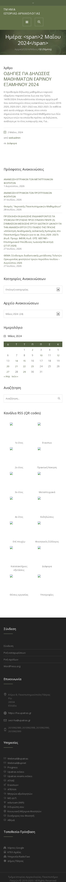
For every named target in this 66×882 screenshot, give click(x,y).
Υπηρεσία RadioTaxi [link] (19, 856)
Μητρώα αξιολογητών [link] (20, 793)
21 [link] (16, 366)
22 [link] (24, 366)
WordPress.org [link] (12, 666)
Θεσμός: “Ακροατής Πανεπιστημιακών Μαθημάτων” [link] (32, 206)
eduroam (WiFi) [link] (16, 802)
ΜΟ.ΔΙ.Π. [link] (12, 798)
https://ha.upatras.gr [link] (19, 713)
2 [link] (32, 349)
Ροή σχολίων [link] (11, 659)
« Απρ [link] (7, 376)
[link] (22, 11)
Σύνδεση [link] (8, 646)
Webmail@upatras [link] (18, 758)
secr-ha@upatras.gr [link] (19, 720)
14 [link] (16, 360)
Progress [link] (13, 767)
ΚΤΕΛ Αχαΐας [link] (14, 852)
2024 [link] (26, 49)
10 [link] (41, 355)
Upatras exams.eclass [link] (20, 776)
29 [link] (24, 371)
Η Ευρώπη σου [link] (16, 807)
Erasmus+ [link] (13, 785)
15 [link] (24, 360)
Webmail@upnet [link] (17, 763)
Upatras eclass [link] (16, 771)
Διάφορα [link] (12, 143)
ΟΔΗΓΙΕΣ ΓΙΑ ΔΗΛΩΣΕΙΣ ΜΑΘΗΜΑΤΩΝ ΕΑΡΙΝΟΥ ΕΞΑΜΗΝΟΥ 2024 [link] (28, 78)
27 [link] (8, 371)
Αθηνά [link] (11, 820)
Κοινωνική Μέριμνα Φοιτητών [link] (24, 811)
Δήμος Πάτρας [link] (15, 861)
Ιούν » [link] (15, 376)
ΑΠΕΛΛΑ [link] (12, 789)
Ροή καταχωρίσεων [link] (14, 652)
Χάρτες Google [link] (16, 847)
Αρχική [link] (18, 49)
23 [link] (32, 366)
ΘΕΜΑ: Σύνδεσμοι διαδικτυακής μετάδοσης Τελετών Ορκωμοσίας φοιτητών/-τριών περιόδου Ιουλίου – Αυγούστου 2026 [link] (33, 259)
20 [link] (8, 366)
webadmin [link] (15, 137)
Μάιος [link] (34, 49)
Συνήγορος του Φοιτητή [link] (21, 815)
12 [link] (58, 355)
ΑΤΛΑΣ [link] (11, 780)
